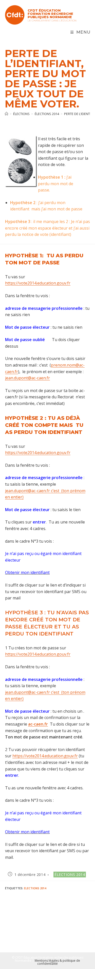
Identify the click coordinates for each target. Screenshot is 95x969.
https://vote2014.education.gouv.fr (37, 283)
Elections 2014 (35, 888)
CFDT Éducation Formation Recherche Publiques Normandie (50, 13)
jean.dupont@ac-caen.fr (27, 378)
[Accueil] (6, 114)
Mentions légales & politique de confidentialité (57, 962)
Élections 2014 (69, 874)
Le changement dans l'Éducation (52, 20)
